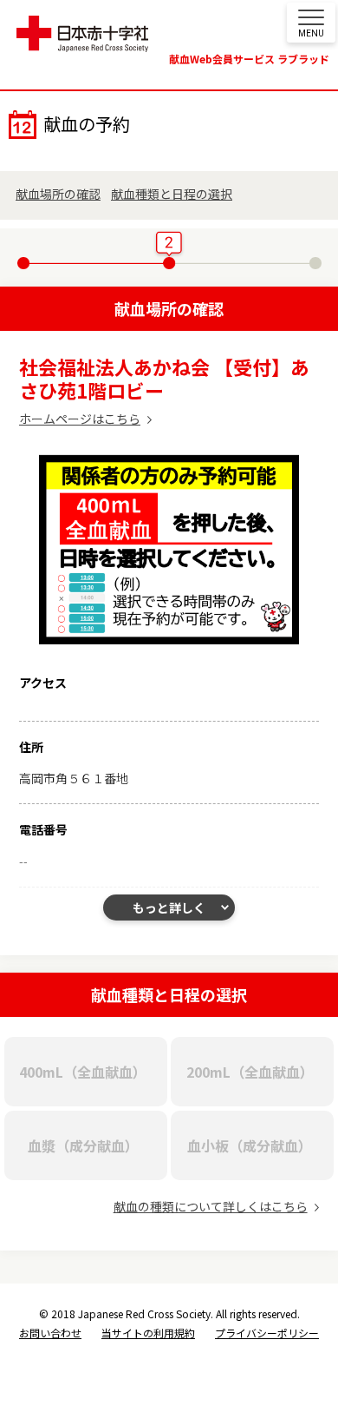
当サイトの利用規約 (148, 1332)
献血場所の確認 (58, 193)
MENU (311, 33)
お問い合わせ (50, 1332)
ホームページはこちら (79, 418)
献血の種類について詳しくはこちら (211, 1206)
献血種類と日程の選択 (171, 193)
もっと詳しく (169, 907)
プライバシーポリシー (267, 1332)
